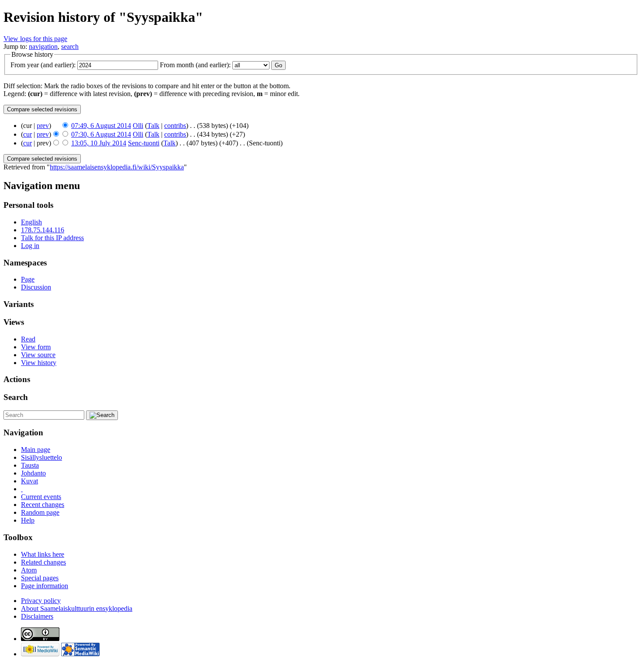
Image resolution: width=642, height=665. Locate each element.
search (70, 46)
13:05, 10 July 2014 (98, 143)
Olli (138, 125)
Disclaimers (37, 616)
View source (38, 354)
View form (36, 347)
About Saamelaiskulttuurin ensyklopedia (76, 608)
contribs (175, 125)
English (31, 222)
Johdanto (33, 473)
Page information (44, 585)
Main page (35, 449)
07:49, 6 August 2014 (101, 125)
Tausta (30, 465)
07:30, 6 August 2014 (101, 134)
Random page (40, 512)
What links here (42, 554)
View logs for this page (35, 38)
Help (28, 520)
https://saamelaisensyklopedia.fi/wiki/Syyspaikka (117, 167)
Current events (41, 496)
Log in (30, 245)
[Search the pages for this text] (102, 415)
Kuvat (29, 481)
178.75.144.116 (42, 230)
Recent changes (42, 504)
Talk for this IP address (52, 237)
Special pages (40, 578)
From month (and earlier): (195, 65)
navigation (43, 46)
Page (28, 279)
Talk (153, 125)
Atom (29, 570)
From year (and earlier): (43, 65)
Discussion (36, 287)
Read (28, 339)
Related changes (43, 562)
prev (43, 125)
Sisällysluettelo (41, 457)
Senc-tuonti (143, 143)
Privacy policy (41, 600)
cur (27, 134)
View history (38, 362)
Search (15, 397)
